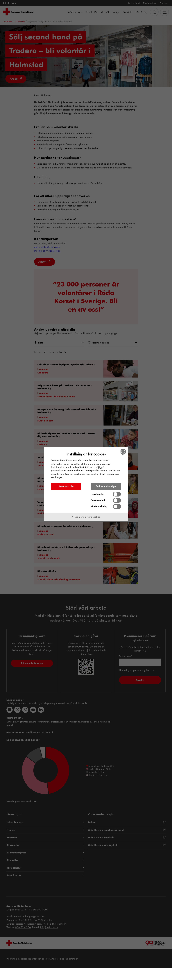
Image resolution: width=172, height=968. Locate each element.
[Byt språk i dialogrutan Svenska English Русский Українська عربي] (123, 452)
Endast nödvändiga (106, 486)
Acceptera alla (66, 486)
